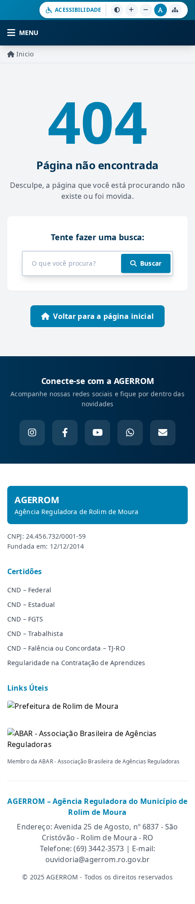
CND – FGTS (25, 619)
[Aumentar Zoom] (131, 10)
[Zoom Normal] (160, 10)
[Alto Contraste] (117, 10)
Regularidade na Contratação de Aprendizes (76, 662)
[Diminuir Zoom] (146, 10)
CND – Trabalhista (35, 633)
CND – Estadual (31, 604)
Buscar (150, 263)
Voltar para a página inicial (103, 316)
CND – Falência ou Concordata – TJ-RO (66, 648)
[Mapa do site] (175, 10)
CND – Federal (29, 590)
